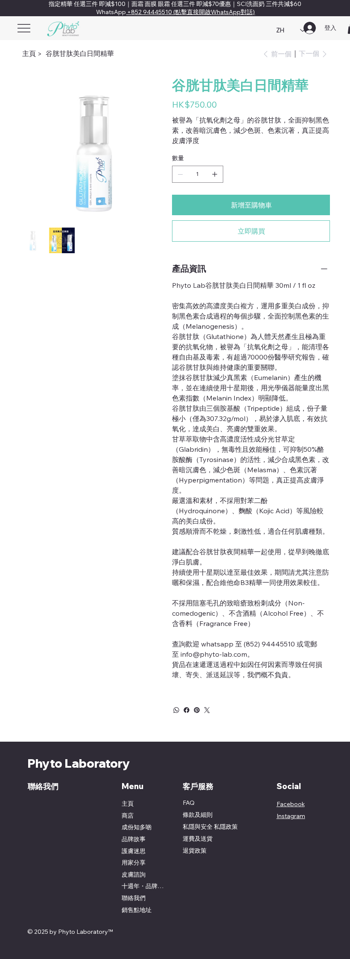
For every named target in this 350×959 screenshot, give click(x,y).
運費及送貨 (198, 838)
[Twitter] (207, 710)
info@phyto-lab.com (214, 654)
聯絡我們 (134, 898)
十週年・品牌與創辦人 (145, 886)
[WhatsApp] (176, 710)
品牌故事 (134, 839)
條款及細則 (198, 815)
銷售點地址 (137, 910)
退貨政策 (195, 850)
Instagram (291, 816)
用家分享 (134, 862)
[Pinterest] (196, 710)
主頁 (128, 803)
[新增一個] (214, 174)
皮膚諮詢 (134, 874)
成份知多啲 (137, 827)
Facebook (291, 804)
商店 (128, 815)
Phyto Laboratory (78, 763)
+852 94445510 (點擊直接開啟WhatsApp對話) (190, 12)
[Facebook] (186, 710)
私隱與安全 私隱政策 (210, 826)
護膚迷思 (134, 851)
